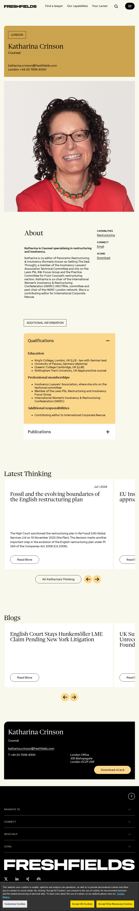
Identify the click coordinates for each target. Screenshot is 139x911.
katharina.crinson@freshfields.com (32, 65)
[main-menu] (130, 6)
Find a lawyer (54, 6)
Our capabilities (77, 6)
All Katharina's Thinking (58, 579)
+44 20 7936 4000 (33, 69)
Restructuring (106, 235)
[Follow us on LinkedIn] (17, 879)
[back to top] (131, 796)
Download (103, 258)
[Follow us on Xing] (28, 879)
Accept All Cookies (82, 904)
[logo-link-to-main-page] (20, 7)
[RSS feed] (39, 879)
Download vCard (112, 769)
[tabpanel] (69, 524)
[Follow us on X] (6, 879)
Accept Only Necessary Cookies (115, 904)
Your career (100, 6)
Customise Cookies (15, 904)
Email (100, 246)
